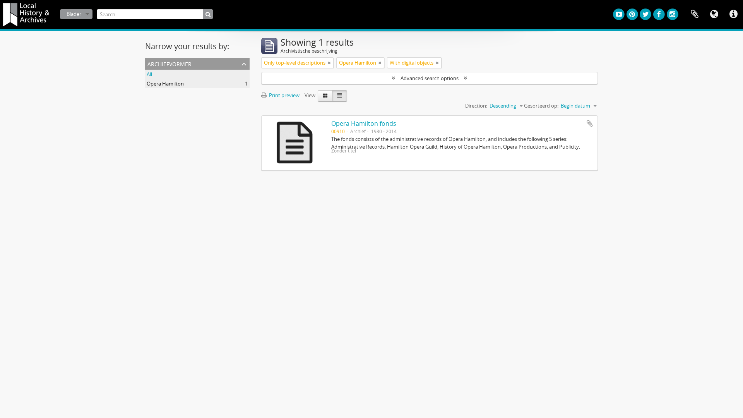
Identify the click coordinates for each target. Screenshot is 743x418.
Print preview (284, 95)
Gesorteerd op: (541, 105)
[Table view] (339, 96)
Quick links (733, 14)
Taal (714, 14)
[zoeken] (208, 14)
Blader (74, 13)
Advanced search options (429, 78)
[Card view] (325, 96)
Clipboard (694, 14)
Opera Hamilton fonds (363, 123)
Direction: (476, 105)
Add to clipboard (590, 123)
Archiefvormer (169, 63)
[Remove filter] (329, 63)
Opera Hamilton (165, 83)
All (149, 74)
